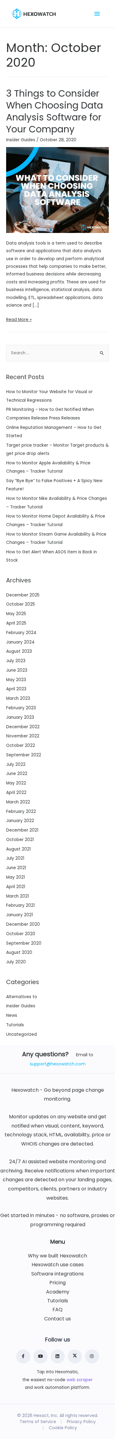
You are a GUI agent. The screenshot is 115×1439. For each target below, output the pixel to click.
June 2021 (16, 868)
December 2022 (23, 727)
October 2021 (20, 840)
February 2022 (21, 811)
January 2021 (19, 915)
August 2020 (19, 952)
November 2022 (22, 736)
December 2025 (23, 595)
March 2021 (17, 896)
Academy (57, 1292)
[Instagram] (92, 1356)
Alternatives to (21, 997)
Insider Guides (20, 140)
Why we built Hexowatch (57, 1256)
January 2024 (20, 642)
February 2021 (20, 905)
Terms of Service (38, 1422)
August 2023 (19, 651)
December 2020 (23, 924)
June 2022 (16, 774)
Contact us (57, 1319)
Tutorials (15, 1025)
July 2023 (15, 661)
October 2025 (20, 604)
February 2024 (21, 633)
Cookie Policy (63, 1428)
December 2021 (22, 830)
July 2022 (15, 764)
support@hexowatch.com (58, 1064)
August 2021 (18, 849)
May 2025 (16, 614)
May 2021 (15, 877)
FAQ (57, 1310)
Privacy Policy (81, 1422)
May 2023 (16, 680)
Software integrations (57, 1274)
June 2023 (16, 670)
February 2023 (21, 708)
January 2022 (20, 821)
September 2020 (23, 943)
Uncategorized (21, 1034)
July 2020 (16, 962)
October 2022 (20, 745)
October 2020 (20, 934)
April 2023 (16, 689)
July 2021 (15, 858)
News (11, 1015)
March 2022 (18, 802)
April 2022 (16, 792)
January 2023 (20, 717)
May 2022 (16, 783)
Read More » (19, 320)
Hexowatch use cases (58, 1265)
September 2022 (23, 755)
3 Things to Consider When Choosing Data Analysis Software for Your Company (54, 111)
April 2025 (16, 623)
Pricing (57, 1283)
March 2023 (18, 698)
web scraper (80, 1380)
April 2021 (15, 887)
